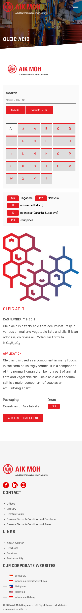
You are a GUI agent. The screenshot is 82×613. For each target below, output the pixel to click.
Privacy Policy (15, 513)
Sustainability (15, 558)
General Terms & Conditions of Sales (29, 524)
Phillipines (20, 586)
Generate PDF (39, 110)
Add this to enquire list (23, 418)
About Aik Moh (15, 542)
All (11, 129)
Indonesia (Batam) (24, 597)
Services (12, 553)
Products (12, 548)
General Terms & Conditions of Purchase (32, 519)
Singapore (20, 576)
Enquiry (11, 508)
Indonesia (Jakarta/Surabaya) (31, 581)
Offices (11, 503)
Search (11, 93)
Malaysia (19, 592)
